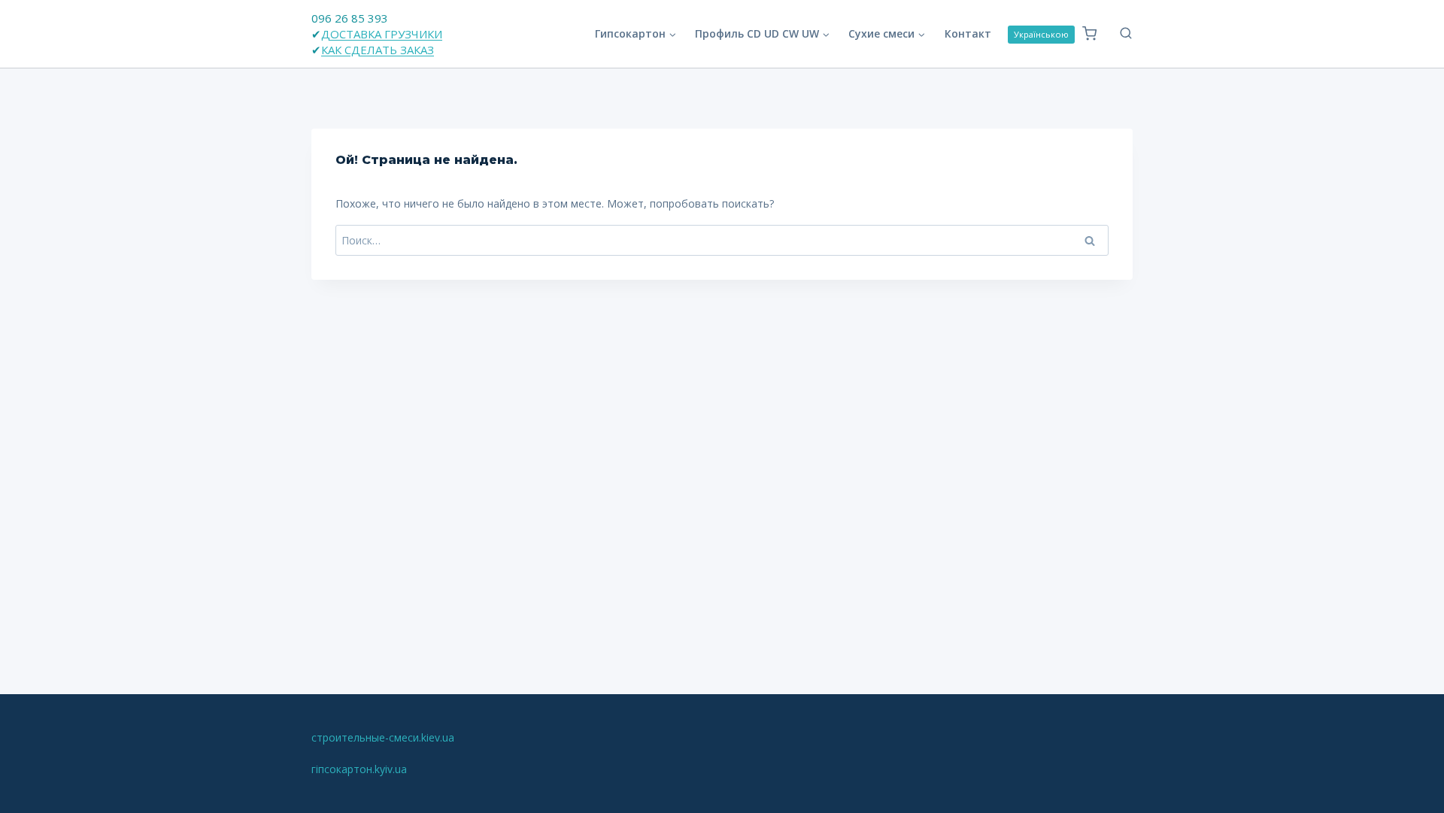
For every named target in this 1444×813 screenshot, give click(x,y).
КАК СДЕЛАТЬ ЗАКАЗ (377, 49)
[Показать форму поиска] (1118, 34)
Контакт (968, 33)
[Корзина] (1089, 33)
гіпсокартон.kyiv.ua (359, 769)
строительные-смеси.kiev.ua (382, 737)
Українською (1041, 34)
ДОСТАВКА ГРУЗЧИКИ (381, 33)
